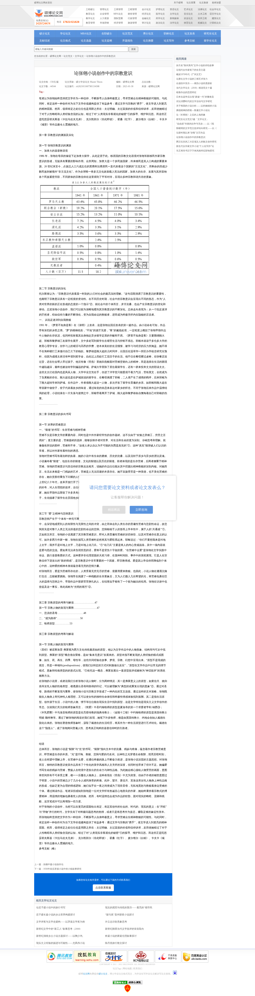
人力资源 (104, 18)
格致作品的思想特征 (186, 92)
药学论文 (160, 18)
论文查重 (190, 2)
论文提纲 (107, 40)
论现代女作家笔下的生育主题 (190, 70)
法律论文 (202, 9)
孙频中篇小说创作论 (53, 864)
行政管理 (132, 18)
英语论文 (174, 9)
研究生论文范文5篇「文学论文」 (192, 119)
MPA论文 (118, 14)
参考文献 (189, 40)
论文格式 (65, 40)
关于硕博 (178, 2)
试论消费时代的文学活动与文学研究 (194, 101)
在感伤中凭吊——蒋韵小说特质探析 (194, 83)
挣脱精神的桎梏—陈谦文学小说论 (193, 110)
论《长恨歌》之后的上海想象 (190, 114)
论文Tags (117, 968)
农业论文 (188, 18)
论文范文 (127, 33)
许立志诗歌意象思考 (116, 921)
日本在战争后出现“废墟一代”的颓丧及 (195, 97)
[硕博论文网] (48, 19)
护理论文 (160, 9)
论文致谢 (203, 2)
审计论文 (146, 22)
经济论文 (146, 14)
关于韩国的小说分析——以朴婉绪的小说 (196, 105)
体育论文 (188, 22)
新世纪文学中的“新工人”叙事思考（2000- (58, 928)
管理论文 (104, 9)
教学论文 (90, 18)
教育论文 (90, 14)
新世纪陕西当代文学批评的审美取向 (124, 928)
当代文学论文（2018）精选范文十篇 (194, 88)
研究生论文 (210, 33)
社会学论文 (215, 9)
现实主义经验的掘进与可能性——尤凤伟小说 (60, 943)
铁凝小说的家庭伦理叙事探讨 (121, 935)
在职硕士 (107, 33)
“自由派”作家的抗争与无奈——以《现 (195, 123)
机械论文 (202, 22)
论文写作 (169, 40)
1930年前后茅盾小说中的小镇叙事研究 (62, 869)
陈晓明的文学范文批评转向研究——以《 (196, 128)
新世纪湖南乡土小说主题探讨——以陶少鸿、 (60, 935)
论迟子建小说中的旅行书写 (50, 907)
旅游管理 (132, 22)
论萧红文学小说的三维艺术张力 (192, 79)
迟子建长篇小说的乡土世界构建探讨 (55, 914)
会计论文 (146, 9)
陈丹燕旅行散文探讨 (116, 943)
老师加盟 (216, 2)
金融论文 (146, 18)
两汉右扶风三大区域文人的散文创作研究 (196, 141)
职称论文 (169, 33)
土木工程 (202, 14)
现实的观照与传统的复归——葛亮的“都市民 (128, 907)
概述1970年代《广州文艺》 (189, 74)
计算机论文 (215, 22)
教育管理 (90, 22)
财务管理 (132, 14)
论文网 (86, 973)
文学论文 (174, 14)
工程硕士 (90, 9)
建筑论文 (216, 18)
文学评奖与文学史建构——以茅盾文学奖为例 (60, 921)
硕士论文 (44, 33)
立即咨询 (141, 509)
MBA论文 (85, 33)
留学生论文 (210, 40)
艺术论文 (188, 9)
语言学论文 (215, 14)
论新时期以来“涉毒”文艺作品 (190, 132)
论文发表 (189, 33)
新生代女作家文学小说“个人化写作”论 (195, 146)
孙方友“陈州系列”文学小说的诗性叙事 (195, 65)
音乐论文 (188, 14)
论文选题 (86, 40)
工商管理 (118, 9)
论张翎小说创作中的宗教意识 (190, 137)
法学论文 (174, 22)
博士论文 (148, 33)
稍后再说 (114, 509)
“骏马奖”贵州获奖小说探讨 (119, 914)
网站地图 (127, 968)
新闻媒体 (174, 18)
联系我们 (137, 968)
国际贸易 (118, 18)
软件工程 (202, 18)
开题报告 (127, 40)
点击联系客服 (103, 887)
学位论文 (65, 33)
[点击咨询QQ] (58, 22)
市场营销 (104, 22)
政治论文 (160, 22)
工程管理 (132, 9)
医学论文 (160, 14)
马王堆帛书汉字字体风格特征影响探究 (195, 150)
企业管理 (104, 14)
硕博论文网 (55, 56)
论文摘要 (148, 40)
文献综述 (44, 40)
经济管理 (118, 22)
